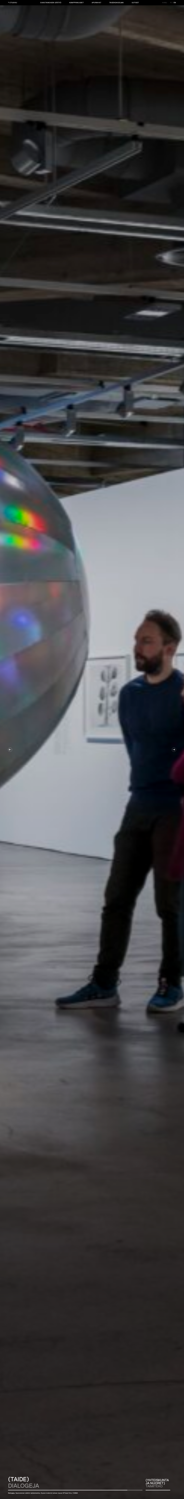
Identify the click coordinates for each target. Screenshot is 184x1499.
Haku (164, 2)
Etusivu (13, 2)
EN (175, 2)
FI (171, 2)
